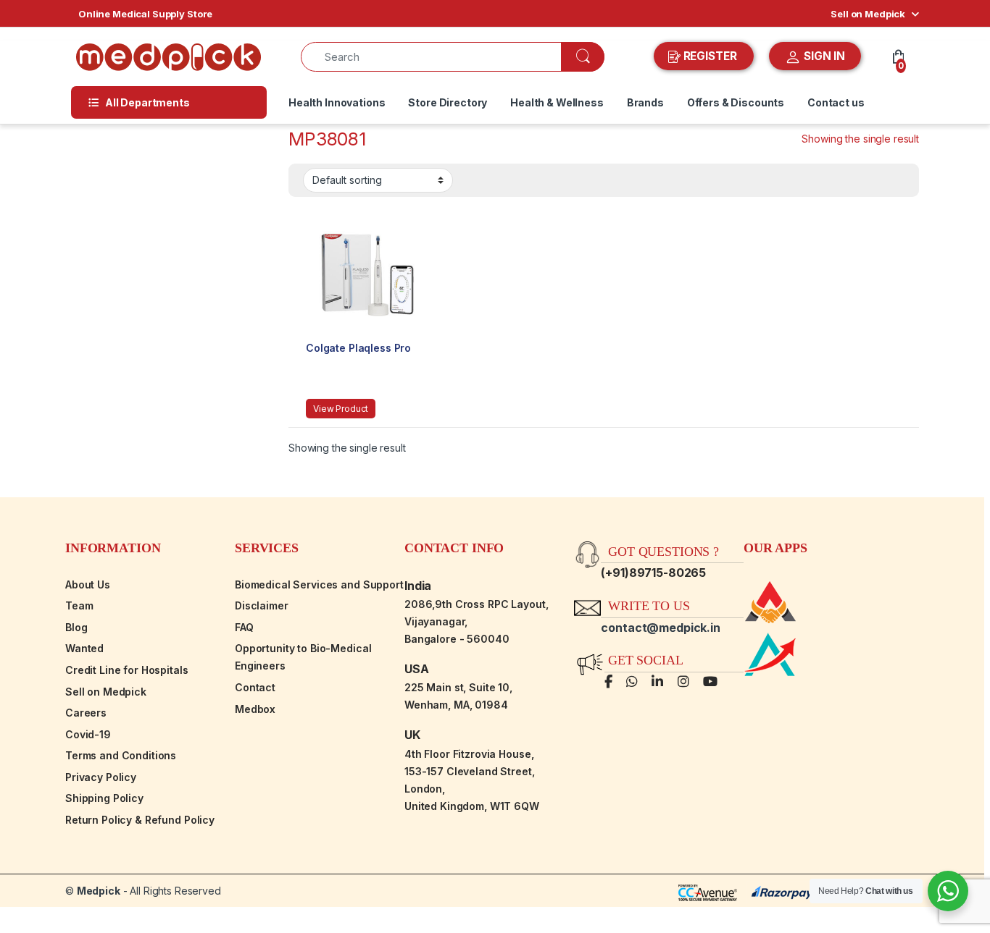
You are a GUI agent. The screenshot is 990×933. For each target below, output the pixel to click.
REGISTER (710, 56)
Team (79, 605)
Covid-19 (88, 734)
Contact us (836, 102)
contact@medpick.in (660, 627)
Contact (255, 687)
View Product (340, 408)
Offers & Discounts (735, 102)
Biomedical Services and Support (319, 584)
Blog (76, 627)
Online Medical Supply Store (145, 14)
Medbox (255, 709)
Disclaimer (261, 605)
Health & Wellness (557, 102)
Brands (645, 102)
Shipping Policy (104, 798)
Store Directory (447, 102)
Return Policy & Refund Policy (140, 820)
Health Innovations (336, 102)
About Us (87, 584)
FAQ (244, 627)
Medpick (98, 891)
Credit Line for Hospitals (126, 670)
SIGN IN (823, 56)
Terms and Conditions (120, 755)
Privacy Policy (100, 777)
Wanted (84, 648)
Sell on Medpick (868, 14)
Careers (86, 712)
